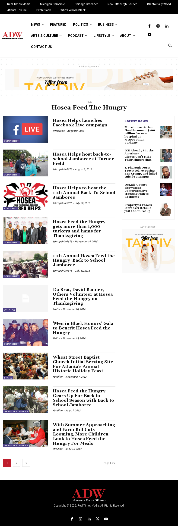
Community (11, 140)
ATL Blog (9, 310)
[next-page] (26, 463)
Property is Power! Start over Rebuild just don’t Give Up (138, 208)
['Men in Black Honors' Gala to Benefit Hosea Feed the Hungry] (25, 332)
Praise (8, 377)
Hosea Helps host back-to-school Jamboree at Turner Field (83, 159)
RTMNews (58, 130)
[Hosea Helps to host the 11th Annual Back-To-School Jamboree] (25, 196)
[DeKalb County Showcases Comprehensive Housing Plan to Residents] (166, 189)
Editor (56, 309)
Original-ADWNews (16, 411)
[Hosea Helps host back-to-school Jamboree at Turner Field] (25, 163)
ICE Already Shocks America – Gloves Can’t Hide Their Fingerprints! (139, 155)
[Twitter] (98, 519)
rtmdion (58, 376)
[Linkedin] (167, 26)
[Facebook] (149, 26)
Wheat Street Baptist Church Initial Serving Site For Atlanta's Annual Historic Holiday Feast (83, 364)
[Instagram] (158, 26)
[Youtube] (149, 35)
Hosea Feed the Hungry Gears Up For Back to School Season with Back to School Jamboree (83, 397)
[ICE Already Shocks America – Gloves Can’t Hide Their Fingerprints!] (166, 155)
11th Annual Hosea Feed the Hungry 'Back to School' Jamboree (84, 260)
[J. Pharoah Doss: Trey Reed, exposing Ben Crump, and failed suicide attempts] (166, 172)
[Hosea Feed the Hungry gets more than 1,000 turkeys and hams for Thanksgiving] (25, 230)
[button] (170, 45)
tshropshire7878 (62, 169)
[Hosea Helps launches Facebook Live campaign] (25, 129)
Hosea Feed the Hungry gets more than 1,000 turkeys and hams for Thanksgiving (79, 228)
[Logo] (89, 495)
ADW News (10, 208)
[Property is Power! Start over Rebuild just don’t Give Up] (166, 210)
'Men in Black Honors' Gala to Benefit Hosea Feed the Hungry (83, 328)
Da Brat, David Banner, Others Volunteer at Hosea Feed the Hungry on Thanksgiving (83, 296)
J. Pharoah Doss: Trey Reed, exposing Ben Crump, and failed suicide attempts (140, 172)
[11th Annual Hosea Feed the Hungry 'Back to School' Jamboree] (25, 264)
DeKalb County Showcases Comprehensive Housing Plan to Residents (136, 191)
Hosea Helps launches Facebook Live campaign (80, 123)
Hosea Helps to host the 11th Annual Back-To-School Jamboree (84, 192)
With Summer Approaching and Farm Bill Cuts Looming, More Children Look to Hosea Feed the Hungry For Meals (84, 434)
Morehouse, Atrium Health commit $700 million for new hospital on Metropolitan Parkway (139, 135)
